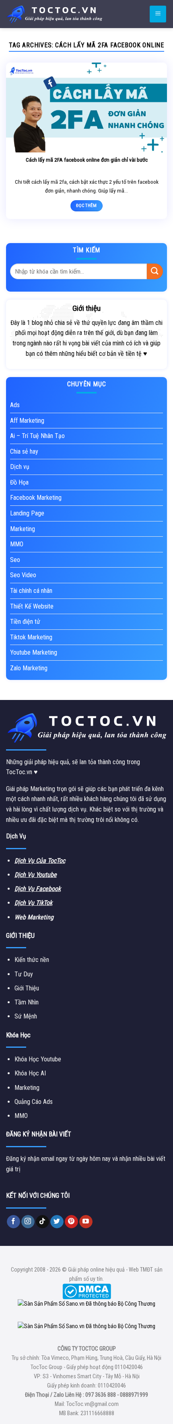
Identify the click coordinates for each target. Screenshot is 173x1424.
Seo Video (23, 575)
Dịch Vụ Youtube (35, 874)
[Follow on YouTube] (86, 1222)
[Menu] (158, 14)
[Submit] (155, 271)
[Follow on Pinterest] (71, 1222)
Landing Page (27, 513)
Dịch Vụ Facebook (37, 889)
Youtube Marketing (33, 652)
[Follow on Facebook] (13, 1222)
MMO (16, 544)
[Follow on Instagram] (28, 1222)
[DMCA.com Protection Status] (86, 1291)
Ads (15, 405)
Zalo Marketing (28, 668)
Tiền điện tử (25, 621)
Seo (15, 560)
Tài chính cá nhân (31, 590)
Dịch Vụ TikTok (33, 903)
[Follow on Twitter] (57, 1222)
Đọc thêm (86, 205)
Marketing (22, 529)
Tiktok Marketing (31, 637)
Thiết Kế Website (32, 606)
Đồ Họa (19, 482)
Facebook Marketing (36, 497)
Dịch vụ (19, 467)
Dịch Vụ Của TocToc (39, 860)
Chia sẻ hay (24, 451)
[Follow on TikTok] (42, 1222)
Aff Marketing (27, 420)
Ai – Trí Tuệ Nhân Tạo (37, 436)
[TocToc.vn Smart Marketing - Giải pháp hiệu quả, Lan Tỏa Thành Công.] (54, 14)
